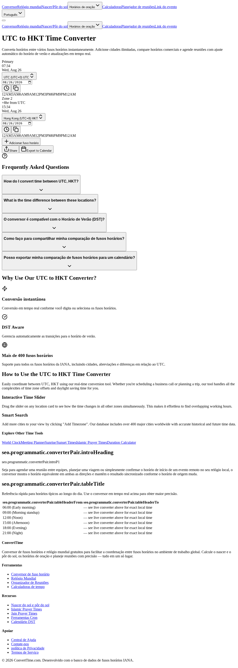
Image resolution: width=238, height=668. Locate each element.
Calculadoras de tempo (28, 587)
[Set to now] (6, 88)
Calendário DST (23, 622)
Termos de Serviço (25, 652)
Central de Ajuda (23, 640)
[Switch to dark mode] (4, 20)
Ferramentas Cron (24, 618)
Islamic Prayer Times (91, 442)
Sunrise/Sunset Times (60, 442)
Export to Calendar (39, 150)
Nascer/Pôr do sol (55, 7)
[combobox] (13, 13)
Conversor (9, 7)
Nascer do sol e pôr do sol (30, 605)
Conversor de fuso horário (30, 574)
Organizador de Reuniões (30, 582)
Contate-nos (20, 644)
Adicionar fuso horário (24, 143)
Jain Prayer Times (24, 613)
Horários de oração (82, 7)
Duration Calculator (121, 442)
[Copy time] (15, 88)
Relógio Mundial (23, 578)
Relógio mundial (29, 7)
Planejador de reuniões (138, 7)
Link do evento (166, 7)
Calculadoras (111, 7)
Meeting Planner (33, 442)
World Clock (11, 442)
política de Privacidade (27, 648)
